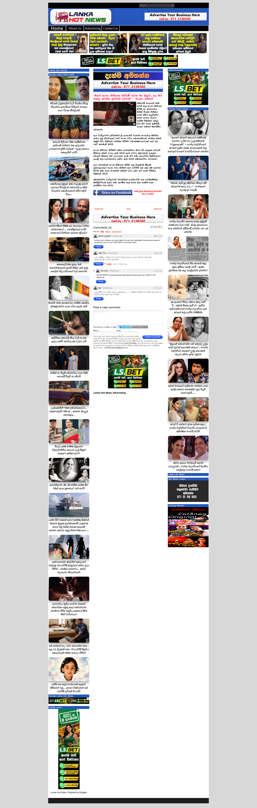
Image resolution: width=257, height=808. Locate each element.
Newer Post (99, 208)
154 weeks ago (117, 236)
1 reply (109, 264)
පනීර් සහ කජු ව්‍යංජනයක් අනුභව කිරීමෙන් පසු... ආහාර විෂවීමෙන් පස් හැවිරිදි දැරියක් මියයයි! (69, 687)
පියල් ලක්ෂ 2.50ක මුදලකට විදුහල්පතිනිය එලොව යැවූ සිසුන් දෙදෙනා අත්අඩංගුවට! (69, 450)
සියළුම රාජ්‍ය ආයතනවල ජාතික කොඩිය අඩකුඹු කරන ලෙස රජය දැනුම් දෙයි (68, 304)
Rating (107, 231)
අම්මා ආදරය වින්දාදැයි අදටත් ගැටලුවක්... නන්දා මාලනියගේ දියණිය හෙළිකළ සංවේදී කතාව (188, 466)
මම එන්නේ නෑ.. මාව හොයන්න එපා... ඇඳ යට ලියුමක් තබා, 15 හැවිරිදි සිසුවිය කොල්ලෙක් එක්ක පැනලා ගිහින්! (69, 649)
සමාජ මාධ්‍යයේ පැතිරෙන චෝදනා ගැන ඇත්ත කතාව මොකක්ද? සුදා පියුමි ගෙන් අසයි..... (188, 389)
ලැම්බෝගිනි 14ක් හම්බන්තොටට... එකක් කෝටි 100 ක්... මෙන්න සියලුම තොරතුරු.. (69, 411)
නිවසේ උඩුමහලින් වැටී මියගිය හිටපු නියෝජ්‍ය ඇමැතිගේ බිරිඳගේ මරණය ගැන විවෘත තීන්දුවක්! (69, 107)
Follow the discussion (160, 226)
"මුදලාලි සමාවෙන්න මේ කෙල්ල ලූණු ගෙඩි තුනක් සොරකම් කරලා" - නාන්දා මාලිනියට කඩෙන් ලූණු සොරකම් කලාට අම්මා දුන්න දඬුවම (188, 349)
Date (102, 231)
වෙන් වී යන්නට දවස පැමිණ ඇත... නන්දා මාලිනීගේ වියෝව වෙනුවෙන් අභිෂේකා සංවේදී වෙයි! (188, 428)
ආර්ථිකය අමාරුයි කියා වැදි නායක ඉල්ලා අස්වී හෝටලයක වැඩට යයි (68, 339)
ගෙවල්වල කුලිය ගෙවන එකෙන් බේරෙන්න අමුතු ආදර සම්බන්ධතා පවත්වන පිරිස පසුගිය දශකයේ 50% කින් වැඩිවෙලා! (69, 609)
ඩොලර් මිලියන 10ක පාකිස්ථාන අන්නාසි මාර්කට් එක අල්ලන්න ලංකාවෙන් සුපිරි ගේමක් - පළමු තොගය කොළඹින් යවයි (69, 147)
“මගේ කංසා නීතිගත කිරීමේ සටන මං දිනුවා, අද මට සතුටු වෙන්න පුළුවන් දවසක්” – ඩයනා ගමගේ (127, 97)
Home (128, 208)
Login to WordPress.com (139, 326)
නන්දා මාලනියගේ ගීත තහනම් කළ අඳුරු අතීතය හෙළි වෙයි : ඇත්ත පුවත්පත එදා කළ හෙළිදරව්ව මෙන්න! (188, 267)
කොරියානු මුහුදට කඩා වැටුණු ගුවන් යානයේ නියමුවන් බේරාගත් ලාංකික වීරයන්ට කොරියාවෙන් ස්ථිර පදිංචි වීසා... (69, 189)
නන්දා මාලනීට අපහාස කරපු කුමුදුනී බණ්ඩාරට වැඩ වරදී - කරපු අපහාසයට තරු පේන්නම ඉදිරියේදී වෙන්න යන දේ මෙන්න (188, 227)
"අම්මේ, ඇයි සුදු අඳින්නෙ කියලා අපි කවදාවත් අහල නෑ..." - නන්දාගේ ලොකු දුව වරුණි (188, 186)
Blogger (83, 792)
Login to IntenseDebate (124, 326)
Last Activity (116, 231)
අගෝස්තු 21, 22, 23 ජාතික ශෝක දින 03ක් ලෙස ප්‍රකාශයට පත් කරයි (69, 486)
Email (118, 330)
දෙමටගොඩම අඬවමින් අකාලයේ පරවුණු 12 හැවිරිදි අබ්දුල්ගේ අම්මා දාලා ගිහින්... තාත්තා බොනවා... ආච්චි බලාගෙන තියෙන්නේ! (69, 567)
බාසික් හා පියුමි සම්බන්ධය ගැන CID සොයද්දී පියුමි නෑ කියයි (69, 374)
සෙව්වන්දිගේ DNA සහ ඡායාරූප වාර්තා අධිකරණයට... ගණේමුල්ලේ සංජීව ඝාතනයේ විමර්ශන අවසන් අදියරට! (69, 229)
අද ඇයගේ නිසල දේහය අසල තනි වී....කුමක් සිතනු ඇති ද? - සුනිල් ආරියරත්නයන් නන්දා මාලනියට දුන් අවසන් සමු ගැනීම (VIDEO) (188, 307)
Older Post (157, 208)
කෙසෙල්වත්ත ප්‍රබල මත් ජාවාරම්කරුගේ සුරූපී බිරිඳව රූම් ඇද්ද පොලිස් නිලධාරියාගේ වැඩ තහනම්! (69, 268)
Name (95, 330)
